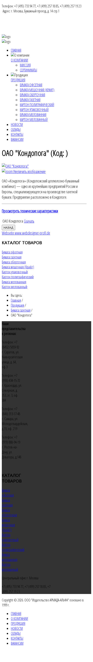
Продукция (18, 79)
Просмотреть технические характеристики (30, 211)
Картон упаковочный (34, 109)
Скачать (29, 221)
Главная (16, 50)
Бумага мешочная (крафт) (37, 89)
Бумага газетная (30, 99)
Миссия (25, 65)
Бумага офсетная (31, 84)
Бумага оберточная (32, 94)
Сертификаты (28, 70)
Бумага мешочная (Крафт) (18, 266)
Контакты (17, 134)
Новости (17, 124)
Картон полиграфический (37, 104)
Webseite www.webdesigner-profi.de (26, 233)
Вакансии (17, 139)
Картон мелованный (34, 119)
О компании (19, 60)
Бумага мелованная (33, 114)
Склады (16, 129)
